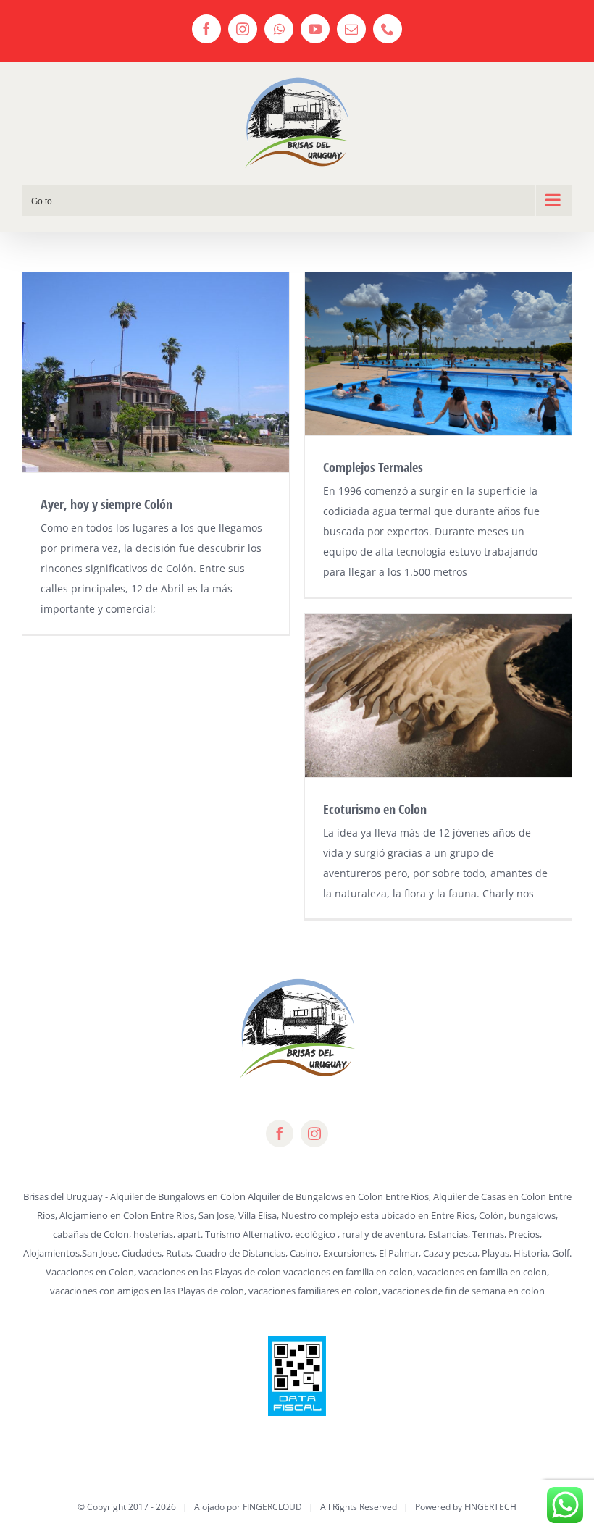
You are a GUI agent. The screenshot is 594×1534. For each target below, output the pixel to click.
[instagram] (314, 1133)
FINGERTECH (490, 1507)
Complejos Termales (373, 467)
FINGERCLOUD (272, 1507)
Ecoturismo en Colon (375, 809)
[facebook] (279, 1133)
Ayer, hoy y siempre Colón (106, 504)
